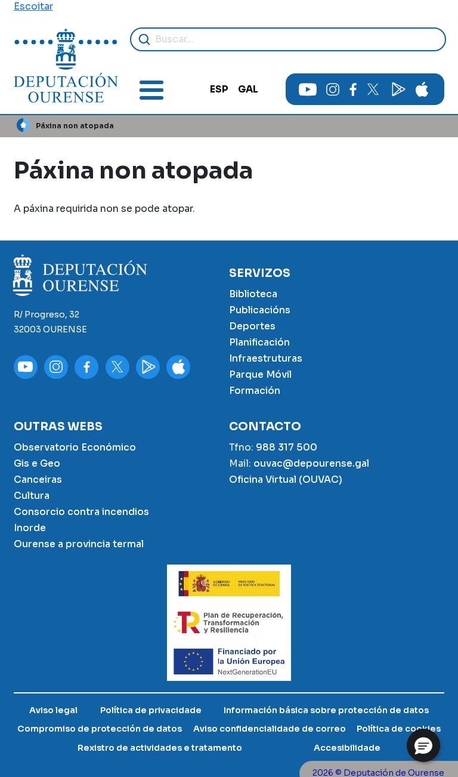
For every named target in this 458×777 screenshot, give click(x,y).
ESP (219, 89)
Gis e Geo (37, 464)
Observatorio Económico (75, 448)
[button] (423, 745)
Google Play (397, 89)
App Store (422, 89)
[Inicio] (66, 66)
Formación (254, 391)
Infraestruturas (265, 359)
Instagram (333, 89)
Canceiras (38, 480)
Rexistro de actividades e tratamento (160, 747)
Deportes (252, 326)
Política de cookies (399, 728)
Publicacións (259, 310)
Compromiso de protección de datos (99, 728)
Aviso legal (53, 710)
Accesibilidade (347, 747)
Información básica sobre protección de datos (326, 710)
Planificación (259, 343)
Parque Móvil (260, 375)
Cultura (31, 496)
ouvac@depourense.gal (311, 464)
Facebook (352, 89)
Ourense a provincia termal (79, 544)
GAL (248, 89)
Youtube (308, 89)
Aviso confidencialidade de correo (269, 728)
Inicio (23, 125)
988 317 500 (286, 448)
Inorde (30, 528)
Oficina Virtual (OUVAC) (285, 480)
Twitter (373, 89)
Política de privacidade (151, 710)
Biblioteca (253, 294)
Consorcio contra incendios (81, 512)
